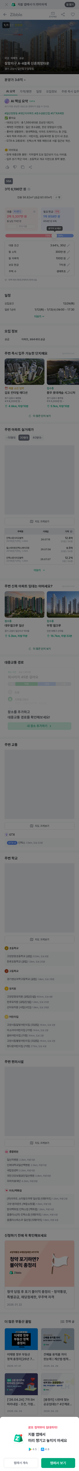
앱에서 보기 (58, 1463)
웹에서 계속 (21, 1463)
